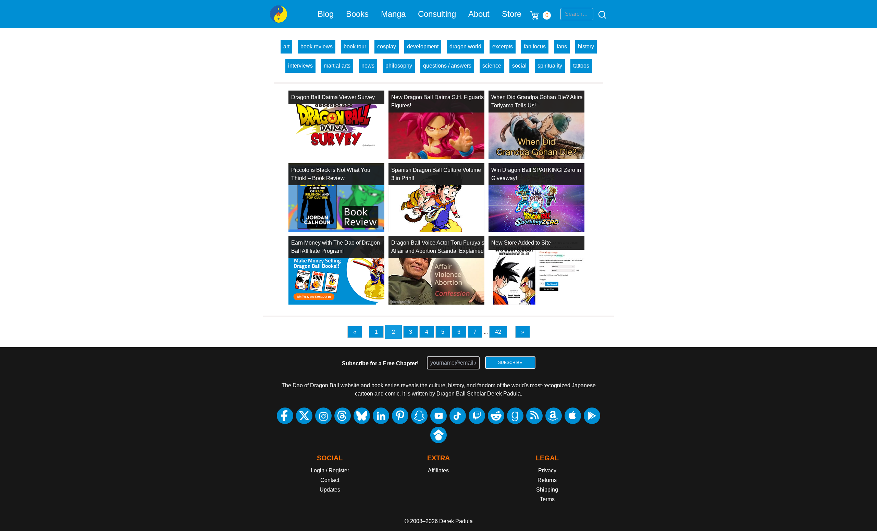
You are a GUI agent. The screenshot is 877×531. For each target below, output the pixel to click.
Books (357, 14)
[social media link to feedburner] (534, 416)
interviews (300, 66)
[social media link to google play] (592, 416)
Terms (547, 499)
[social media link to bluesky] (362, 416)
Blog (326, 14)
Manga (393, 14)
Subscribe (510, 362)
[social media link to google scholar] (438, 435)
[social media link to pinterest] (400, 416)
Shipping (547, 490)
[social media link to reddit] (496, 416)
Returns (547, 480)
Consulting (437, 14)
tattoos (581, 66)
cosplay (386, 46)
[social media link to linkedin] (381, 416)
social (519, 66)
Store (511, 14)
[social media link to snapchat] (419, 416)
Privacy (547, 470)
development (422, 46)
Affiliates (438, 470)
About (479, 14)
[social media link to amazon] (553, 416)
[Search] (600, 14)
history (586, 46)
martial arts (337, 66)
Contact (329, 480)
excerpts (502, 46)
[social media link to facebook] (285, 416)
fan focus (535, 46)
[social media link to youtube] (438, 416)
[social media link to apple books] (573, 416)
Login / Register (330, 470)
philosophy (398, 66)
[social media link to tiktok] (457, 416)
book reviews (316, 46)
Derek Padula (456, 521)
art (286, 46)
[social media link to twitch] (477, 416)
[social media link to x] (304, 416)
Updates (330, 490)
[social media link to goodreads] (515, 416)
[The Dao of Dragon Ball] (278, 14)
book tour (355, 46)
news (367, 66)
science (491, 66)
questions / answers (447, 66)
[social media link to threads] (342, 416)
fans (562, 46)
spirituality (550, 66)
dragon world (465, 46)
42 (498, 332)
